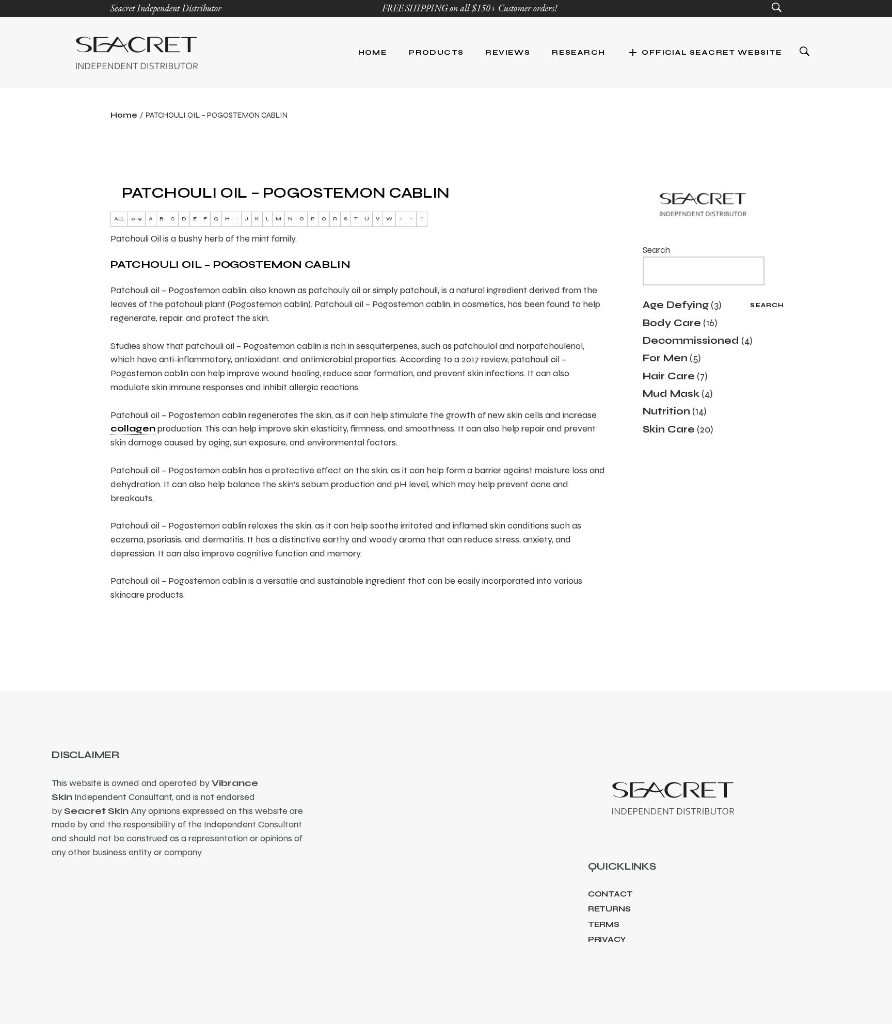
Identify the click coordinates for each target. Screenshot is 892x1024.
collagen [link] (132, 428)
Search (656, 250)
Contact (610, 894)
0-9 (136, 219)
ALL (119, 219)
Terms (603, 924)
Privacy (607, 939)
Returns (609, 909)
